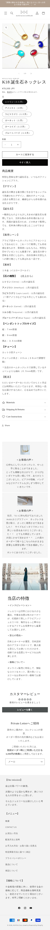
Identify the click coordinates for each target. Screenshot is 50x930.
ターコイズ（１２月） (16, 126)
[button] (6, 13)
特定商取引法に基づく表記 (17, 852)
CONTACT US (11, 827)
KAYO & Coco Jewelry (20, 925)
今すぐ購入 (25, 162)
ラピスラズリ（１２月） (17, 114)
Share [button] (7, 425)
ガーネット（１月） (14, 120)
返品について (11, 864)
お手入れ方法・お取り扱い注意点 (21, 845)
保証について (11, 870)
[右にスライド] (31, 73)
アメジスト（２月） (14, 108)
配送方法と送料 (12, 839)
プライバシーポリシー (15, 858)
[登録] (41, 762)
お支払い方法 (11, 833)
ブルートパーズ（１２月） (18, 133)
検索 (7, 821)
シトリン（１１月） (14, 101)
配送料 (9, 92)
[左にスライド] (19, 73)
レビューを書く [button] (25, 709)
